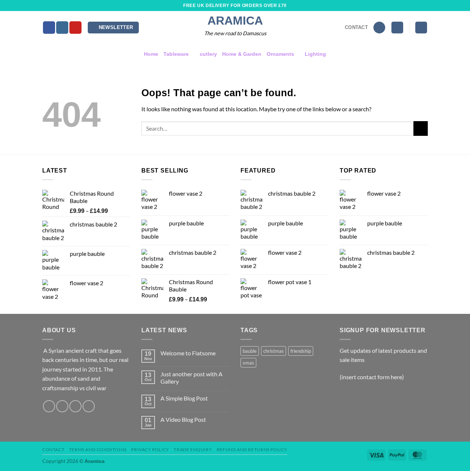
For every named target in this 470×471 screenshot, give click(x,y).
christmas (273, 351)
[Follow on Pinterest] (75, 27)
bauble (250, 351)
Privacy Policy (150, 449)
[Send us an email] (75, 406)
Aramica (235, 20)
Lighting (315, 54)
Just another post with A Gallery (191, 377)
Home (151, 54)
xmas (248, 363)
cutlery (208, 54)
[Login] (397, 28)
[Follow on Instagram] (62, 27)
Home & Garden (241, 54)
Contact (53, 449)
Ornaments (280, 54)
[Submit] (420, 128)
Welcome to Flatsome (188, 352)
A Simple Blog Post (184, 398)
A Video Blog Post (183, 419)
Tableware (176, 54)
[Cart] (421, 28)
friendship (300, 351)
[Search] (379, 28)
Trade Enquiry (193, 449)
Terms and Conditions (98, 449)
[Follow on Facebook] (49, 27)
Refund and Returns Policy (252, 449)
